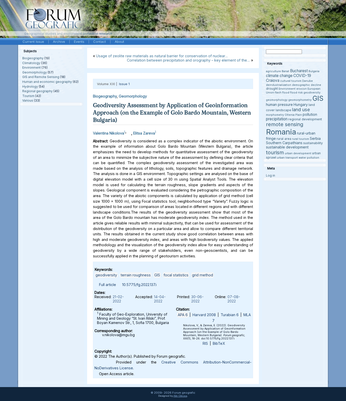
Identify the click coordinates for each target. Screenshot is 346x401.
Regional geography (37, 91)
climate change (279, 75)
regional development (305, 119)
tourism (275, 152)
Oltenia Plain (293, 115)
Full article (107, 284)
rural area (284, 139)
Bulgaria (314, 71)
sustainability (313, 143)
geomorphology (276, 100)
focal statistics (176, 275)
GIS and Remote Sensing (40, 77)
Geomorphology (34, 72)
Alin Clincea (180, 395)
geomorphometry (300, 100)
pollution (310, 114)
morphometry (275, 115)
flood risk (296, 92)
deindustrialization (278, 85)
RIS (205, 343)
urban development (298, 153)
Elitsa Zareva (144, 133)
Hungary (301, 104)
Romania (281, 131)
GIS (157, 275)
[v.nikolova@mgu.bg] (128, 131)
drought (272, 88)
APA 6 (183, 315)
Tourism (28, 96)
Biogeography (33, 58)
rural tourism (300, 139)
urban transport (287, 157)
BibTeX (219, 343)
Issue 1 (124, 84)
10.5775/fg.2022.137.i (139, 284)
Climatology (31, 63)
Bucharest (299, 70)
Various (27, 100)
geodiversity (106, 275)
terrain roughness (136, 275)
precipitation (276, 119)
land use (301, 109)
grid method (202, 275)
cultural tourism (290, 81)
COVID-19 (302, 75)
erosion (301, 88)
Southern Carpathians (284, 143)
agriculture (273, 71)
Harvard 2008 (204, 315)
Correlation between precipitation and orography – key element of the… (188, 60)
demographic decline (306, 85)
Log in (270, 175)
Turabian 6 (230, 315)
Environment (31, 67)
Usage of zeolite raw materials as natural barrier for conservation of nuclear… (162, 56)
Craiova (272, 80)
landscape (283, 110)
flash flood (282, 92)
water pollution (309, 157)
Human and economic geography (47, 82)
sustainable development (287, 147)
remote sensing (284, 124)
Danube (307, 81)
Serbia (315, 138)
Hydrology (30, 86)
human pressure (279, 104)
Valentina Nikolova (108, 133)
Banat (285, 71)
